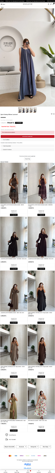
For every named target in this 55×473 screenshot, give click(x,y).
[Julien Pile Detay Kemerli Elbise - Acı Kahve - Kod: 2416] (13, 237)
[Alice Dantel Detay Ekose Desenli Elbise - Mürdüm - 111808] (41, 183)
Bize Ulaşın (45, 446)
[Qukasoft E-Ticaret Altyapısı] (27, 468)
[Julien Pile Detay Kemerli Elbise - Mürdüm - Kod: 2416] (41, 237)
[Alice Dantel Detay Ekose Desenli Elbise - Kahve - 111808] (13, 183)
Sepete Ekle (14, 214)
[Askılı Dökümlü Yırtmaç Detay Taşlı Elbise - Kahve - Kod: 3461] (41, 345)
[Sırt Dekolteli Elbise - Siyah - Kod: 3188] (41, 398)
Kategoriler (33, 446)
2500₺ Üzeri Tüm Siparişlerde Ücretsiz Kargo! (14, 1)
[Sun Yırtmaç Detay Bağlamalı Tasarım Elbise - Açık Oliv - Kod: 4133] (13, 398)
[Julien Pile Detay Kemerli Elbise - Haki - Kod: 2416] (13, 291)
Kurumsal (21, 446)
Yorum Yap (27, 159)
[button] (4, 57)
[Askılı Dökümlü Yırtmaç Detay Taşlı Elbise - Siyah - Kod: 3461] (41, 291)
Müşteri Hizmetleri (9, 446)
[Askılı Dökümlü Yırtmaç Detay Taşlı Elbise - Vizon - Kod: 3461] (13, 345)
